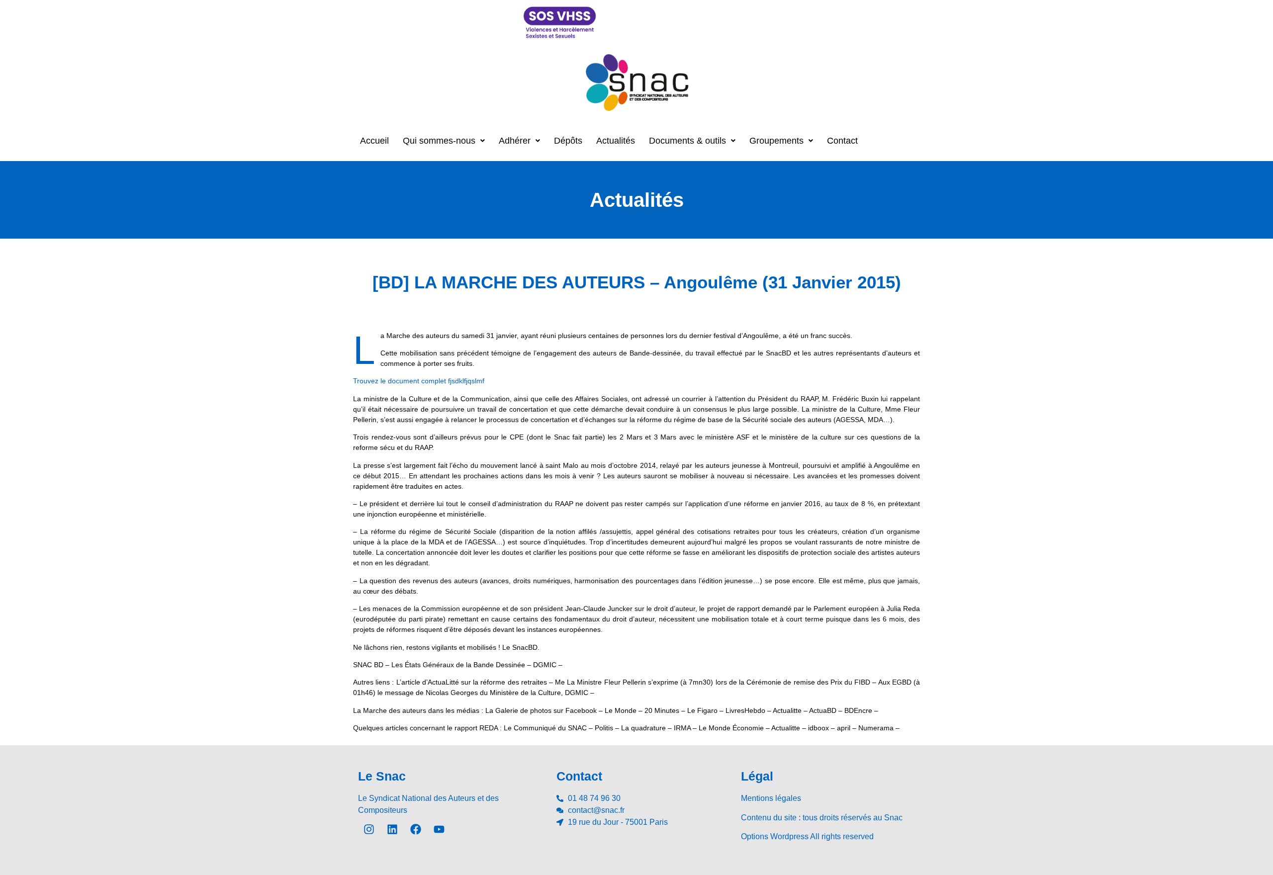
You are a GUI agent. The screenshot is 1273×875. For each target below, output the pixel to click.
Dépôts (568, 141)
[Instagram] (369, 829)
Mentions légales (771, 798)
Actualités (615, 141)
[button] (444, 140)
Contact (842, 141)
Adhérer (515, 141)
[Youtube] (439, 829)
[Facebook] (416, 829)
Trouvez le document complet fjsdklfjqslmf (418, 381)
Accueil (374, 141)
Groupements (776, 141)
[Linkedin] (392, 829)
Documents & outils (687, 141)
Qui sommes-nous (439, 141)
